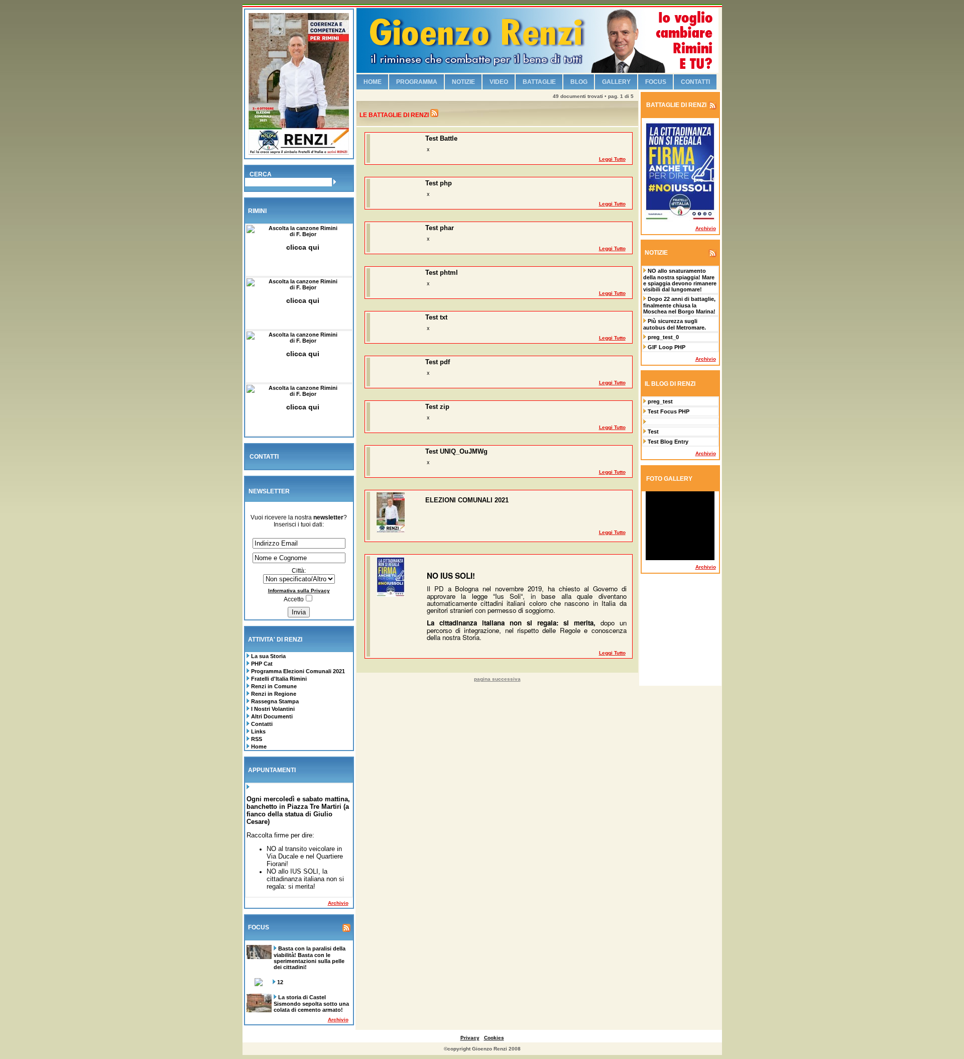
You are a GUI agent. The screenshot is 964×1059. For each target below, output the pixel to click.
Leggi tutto (612, 159)
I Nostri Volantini (273, 709)
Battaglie (539, 81)
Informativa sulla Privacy (299, 590)
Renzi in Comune (274, 686)
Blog (578, 81)
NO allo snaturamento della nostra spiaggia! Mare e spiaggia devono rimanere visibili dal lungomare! (679, 280)
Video (499, 81)
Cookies (494, 1037)
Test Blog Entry (668, 442)
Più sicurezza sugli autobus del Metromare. (674, 324)
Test (653, 432)
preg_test (660, 401)
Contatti (261, 724)
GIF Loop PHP (666, 347)
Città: (299, 570)
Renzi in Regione (273, 694)
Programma (416, 81)
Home (258, 747)
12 (280, 982)
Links (258, 731)
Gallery (616, 81)
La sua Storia (268, 656)
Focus (655, 81)
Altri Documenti (272, 716)
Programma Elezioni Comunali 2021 (298, 671)
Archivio (338, 903)
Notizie (463, 81)
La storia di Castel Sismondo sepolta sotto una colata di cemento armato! (311, 1003)
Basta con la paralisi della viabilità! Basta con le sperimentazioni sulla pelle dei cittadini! (309, 957)
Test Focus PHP (668, 411)
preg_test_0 (663, 337)
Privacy (469, 1037)
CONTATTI (264, 456)
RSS (256, 739)
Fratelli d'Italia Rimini (279, 679)
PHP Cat (262, 664)
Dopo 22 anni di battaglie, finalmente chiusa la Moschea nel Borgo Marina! (679, 305)
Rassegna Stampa (275, 701)
